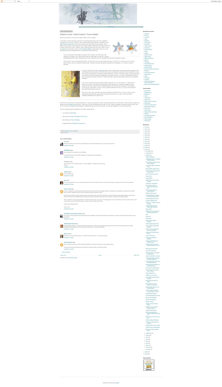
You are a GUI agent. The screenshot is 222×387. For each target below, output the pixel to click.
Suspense (146, 79)
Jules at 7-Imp (67, 189)
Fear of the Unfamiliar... (151, 250)
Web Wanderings (148, 117)
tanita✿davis (67, 150)
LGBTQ (146, 53)
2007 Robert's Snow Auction (67, 44)
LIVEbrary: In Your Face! (151, 275)
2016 (146, 131)
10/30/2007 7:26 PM (68, 219)
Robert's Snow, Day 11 (151, 193)
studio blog (101, 70)
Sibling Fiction (147, 74)
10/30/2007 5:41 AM (68, 157)
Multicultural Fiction (148, 58)
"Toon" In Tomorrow (150, 235)
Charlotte (66, 171)
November (148, 153)
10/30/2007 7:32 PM (68, 229)
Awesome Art (149, 176)
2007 (146, 149)
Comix (145, 96)
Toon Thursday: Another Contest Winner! (151, 190)
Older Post (136, 255)
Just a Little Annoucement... (152, 174)
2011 (146, 141)
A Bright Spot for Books (151, 310)
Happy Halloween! (150, 157)
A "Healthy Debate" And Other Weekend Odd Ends (153, 258)
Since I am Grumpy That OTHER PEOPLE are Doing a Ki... (153, 313)
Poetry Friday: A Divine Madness (151, 221)
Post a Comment (66, 252)
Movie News (147, 108)
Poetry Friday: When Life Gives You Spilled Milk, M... (153, 262)
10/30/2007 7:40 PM (68, 237)
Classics (146, 35)
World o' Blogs (147, 119)
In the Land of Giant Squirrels (152, 267)
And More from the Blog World (153, 327)
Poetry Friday (147, 110)
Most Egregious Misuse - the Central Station (152, 287)
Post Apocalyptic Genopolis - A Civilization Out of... (153, 265)
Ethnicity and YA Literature (150, 101)
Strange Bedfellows (150, 273)
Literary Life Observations (150, 104)
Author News (147, 90)
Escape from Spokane (151, 299)
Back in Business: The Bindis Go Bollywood (152, 253)
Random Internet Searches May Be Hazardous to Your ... (153, 245)
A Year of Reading (75, 120)
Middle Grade (147, 56)
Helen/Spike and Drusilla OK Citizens (73, 213)
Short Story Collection (149, 72)
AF (64, 132)
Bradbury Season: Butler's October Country (152, 307)
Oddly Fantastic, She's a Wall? (153, 325)
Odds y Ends (149, 209)
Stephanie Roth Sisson (69, 223)
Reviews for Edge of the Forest (151, 69)
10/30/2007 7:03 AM (68, 175)
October (148, 155)
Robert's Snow (72, 104)
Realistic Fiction (148, 67)
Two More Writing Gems (151, 200)
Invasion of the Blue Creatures (153, 256)
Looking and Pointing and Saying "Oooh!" (152, 241)
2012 (146, 139)
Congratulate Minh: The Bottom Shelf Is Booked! (153, 159)
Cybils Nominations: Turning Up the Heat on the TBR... (152, 196)
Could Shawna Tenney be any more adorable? (153, 163)
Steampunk (147, 77)
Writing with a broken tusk (78, 123)
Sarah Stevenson (68, 242)
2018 (146, 127)
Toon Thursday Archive (149, 115)
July (147, 337)
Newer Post (63, 255)
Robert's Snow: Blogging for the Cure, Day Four (152, 229)
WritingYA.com (111, 26)
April (147, 343)
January (148, 349)
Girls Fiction (147, 44)
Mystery (146, 60)
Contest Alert (147, 97)
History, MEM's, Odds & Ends (152, 168)
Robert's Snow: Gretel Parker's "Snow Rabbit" (153, 171)
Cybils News (147, 99)
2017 (146, 129)
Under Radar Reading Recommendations (149, 82)
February (148, 347)
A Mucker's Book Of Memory (152, 320)
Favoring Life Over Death (151, 248)
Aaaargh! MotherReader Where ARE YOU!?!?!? (152, 206)
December (148, 151)
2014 (146, 135)
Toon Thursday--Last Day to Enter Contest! (152, 270)
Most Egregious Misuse (149, 106)
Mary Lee (66, 233)
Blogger (117, 382)
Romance (146, 70)
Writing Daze (147, 120)
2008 (146, 147)
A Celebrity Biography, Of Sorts (153, 295)
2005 (146, 354)
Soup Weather (149, 178)
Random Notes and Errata (150, 112)
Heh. (147, 214)
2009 (146, 145)
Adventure (146, 33)
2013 (146, 137)
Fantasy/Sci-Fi (147, 42)
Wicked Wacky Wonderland (152, 223)
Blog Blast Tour (147, 92)
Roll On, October (149, 301)
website (64, 49)
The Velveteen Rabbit (85, 49)
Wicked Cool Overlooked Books (151, 84)
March (147, 345)
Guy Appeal (147, 47)
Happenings (147, 103)
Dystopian (146, 40)
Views (67, 132)
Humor (146, 51)
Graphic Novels (148, 46)
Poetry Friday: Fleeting (151, 293)
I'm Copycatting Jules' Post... (152, 198)
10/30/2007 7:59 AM (68, 184)
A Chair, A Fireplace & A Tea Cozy (78, 116)
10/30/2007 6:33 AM (68, 167)
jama (65, 180)
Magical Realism (148, 54)
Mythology (146, 62)
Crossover (146, 37)
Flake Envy (148, 216)
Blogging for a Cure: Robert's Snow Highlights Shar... (152, 212)
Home (100, 255)
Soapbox (146, 113)
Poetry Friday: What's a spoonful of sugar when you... (152, 187)
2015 (146, 133)
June (147, 339)
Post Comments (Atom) (71, 257)
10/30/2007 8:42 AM (68, 209)
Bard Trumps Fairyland (151, 297)
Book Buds (73, 113)
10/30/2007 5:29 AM (68, 145)
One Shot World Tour (149, 63)
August (147, 335)
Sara (65, 141)
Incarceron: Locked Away (151, 183)
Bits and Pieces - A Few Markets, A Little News (151, 284)
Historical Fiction (148, 49)
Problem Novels (148, 65)
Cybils (145, 39)
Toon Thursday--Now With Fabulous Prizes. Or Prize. (152, 291)
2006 (146, 352)
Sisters (146, 76)
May (147, 341)
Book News (147, 94)
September (148, 333)
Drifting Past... (149, 218)
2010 (146, 143)
